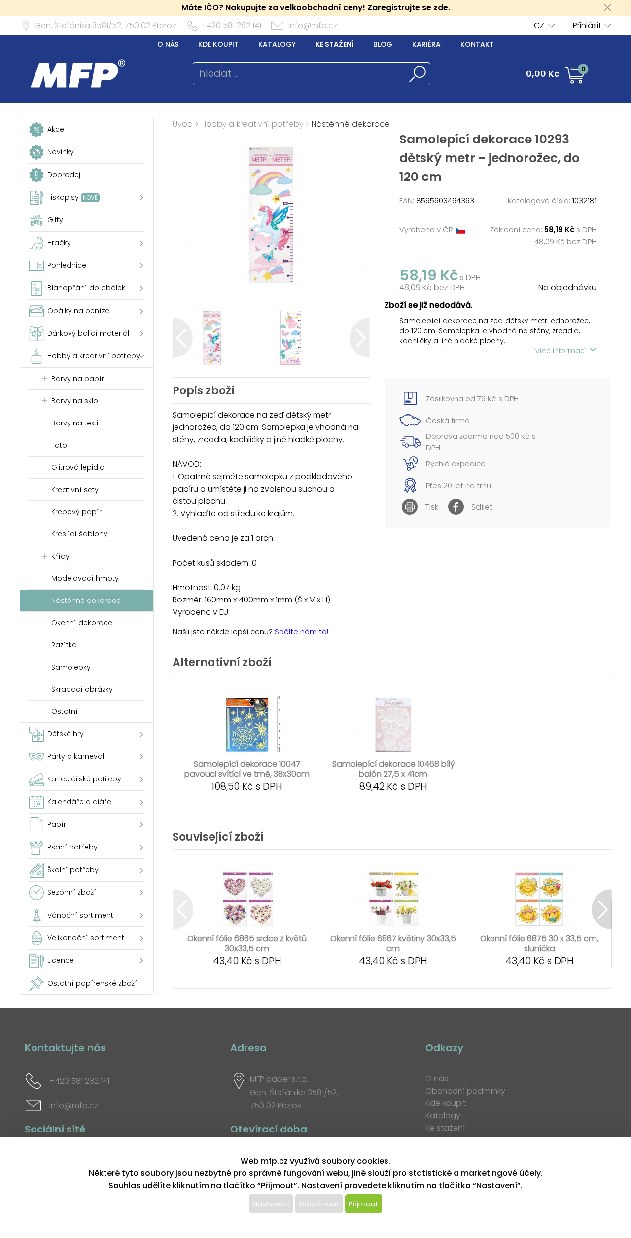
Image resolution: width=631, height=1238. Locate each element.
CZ (539, 25)
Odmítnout (319, 1204)
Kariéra (426, 44)
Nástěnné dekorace (351, 124)
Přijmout (364, 1204)
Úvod (183, 124)
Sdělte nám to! (301, 631)
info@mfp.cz (312, 25)
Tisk (431, 507)
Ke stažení (334, 44)
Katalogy (277, 44)
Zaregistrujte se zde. (408, 7)
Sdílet (481, 507)
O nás (167, 44)
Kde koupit (218, 44)
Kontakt (477, 44)
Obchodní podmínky (465, 1091)
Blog (382, 44)
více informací (562, 350)
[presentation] (183, 338)
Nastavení (271, 1204)
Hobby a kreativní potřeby (252, 124)
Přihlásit (587, 25)
